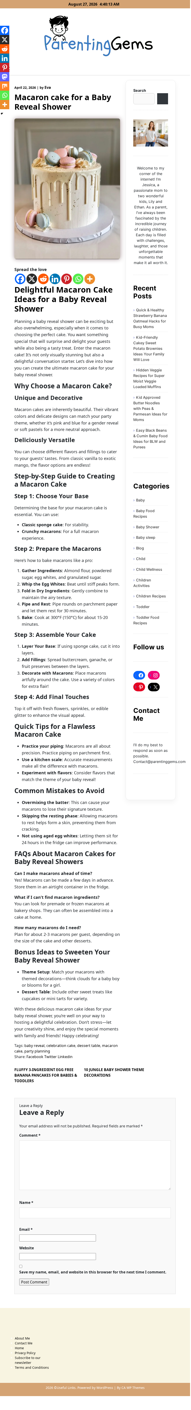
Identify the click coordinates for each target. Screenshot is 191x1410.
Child (140, 558)
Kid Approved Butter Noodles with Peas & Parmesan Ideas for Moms (150, 408)
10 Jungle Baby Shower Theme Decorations (114, 1072)
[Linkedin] (55, 279)
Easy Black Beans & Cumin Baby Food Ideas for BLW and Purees (150, 438)
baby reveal (34, 1045)
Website (26, 1247)
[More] (89, 279)
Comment (30, 1135)
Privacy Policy (25, 1353)
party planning (37, 1051)
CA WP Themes (133, 1387)
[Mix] (4, 86)
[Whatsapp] (78, 279)
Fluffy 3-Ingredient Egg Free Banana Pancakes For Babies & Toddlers (45, 1075)
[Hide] (2, 113)
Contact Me (23, 1343)
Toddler (143, 606)
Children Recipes (151, 596)
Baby (140, 500)
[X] (31, 279)
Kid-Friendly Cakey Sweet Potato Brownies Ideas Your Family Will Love (148, 348)
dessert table (88, 1045)
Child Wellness (149, 569)
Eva (48, 87)
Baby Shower (147, 527)
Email (26, 1229)
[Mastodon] (4, 76)
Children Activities (142, 583)
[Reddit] (43, 279)
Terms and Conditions (32, 1367)
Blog (140, 548)
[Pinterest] (66, 279)
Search (139, 90)
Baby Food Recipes (144, 513)
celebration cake (60, 1045)
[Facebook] (20, 279)
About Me (22, 1338)
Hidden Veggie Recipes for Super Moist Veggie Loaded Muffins (149, 378)
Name (26, 1202)
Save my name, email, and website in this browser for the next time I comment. (92, 1272)
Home (19, 1348)
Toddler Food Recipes (146, 620)
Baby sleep (145, 537)
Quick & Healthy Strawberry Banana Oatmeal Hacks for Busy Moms (150, 318)
